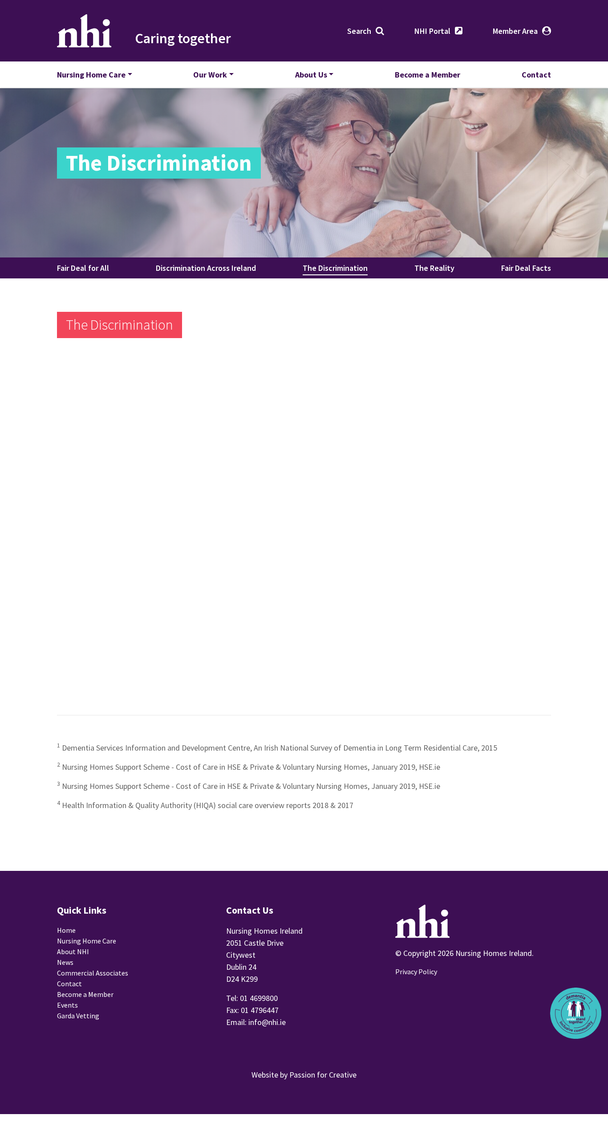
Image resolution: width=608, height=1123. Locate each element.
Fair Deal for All (83, 268)
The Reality (434, 268)
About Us (311, 74)
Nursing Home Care (91, 74)
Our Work (210, 74)
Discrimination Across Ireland (206, 268)
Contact (536, 74)
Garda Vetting (78, 1015)
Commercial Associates (92, 972)
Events (67, 1004)
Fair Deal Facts (526, 268)
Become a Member (427, 74)
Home (66, 930)
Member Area (515, 31)
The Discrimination (335, 268)
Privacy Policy (416, 971)
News (65, 962)
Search (359, 31)
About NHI (73, 951)
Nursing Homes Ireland (84, 31)
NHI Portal (432, 31)
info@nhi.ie (267, 1022)
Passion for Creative (323, 1075)
